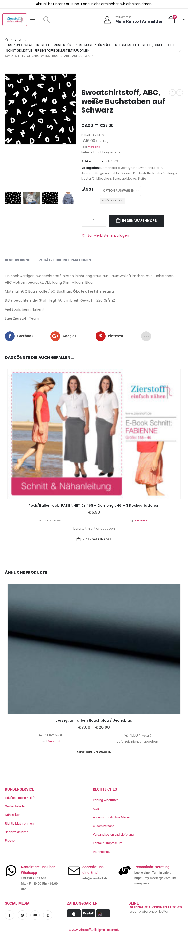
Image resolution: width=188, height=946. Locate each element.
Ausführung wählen (94, 752)
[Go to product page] (94, 434)
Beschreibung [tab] (18, 260)
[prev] (172, 92)
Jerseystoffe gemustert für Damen (106, 173)
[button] (46, 19)
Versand (94, 147)
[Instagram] (47, 915)
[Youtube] (35, 915)
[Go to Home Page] (6, 39)
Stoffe (141, 178)
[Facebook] (9, 915)
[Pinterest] (22, 915)
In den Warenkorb (139, 220)
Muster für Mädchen (96, 178)
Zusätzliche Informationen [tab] (65, 260)
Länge (87, 189)
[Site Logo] (14, 19)
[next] (179, 92)
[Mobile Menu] (34, 19)
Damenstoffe (110, 168)
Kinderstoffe (142, 173)
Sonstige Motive (124, 178)
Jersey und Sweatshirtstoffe (141, 168)
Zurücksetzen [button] (112, 200)
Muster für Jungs (164, 173)
